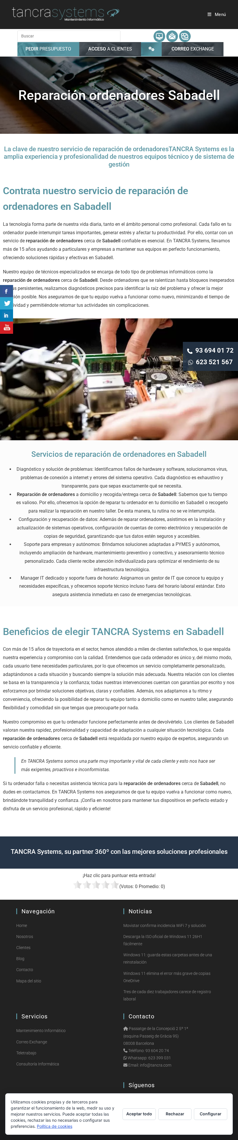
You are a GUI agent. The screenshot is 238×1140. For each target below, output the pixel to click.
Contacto (24, 969)
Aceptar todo (139, 1113)
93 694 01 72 (213, 350)
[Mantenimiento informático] (159, 36)
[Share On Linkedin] (6, 315)
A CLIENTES (110, 49)
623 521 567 (213, 362)
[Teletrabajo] (185, 36)
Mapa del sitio (28, 981)
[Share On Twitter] (6, 303)
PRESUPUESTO (48, 49)
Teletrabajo (26, 1053)
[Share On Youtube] (6, 328)
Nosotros (24, 936)
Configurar (210, 1113)
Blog (20, 958)
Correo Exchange (31, 1042)
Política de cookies (54, 1126)
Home (21, 925)
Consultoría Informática (37, 1064)
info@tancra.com (155, 1065)
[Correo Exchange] (172, 36)
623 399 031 (159, 1058)
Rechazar (175, 1113)
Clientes (23, 947)
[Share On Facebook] (6, 291)
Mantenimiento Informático (41, 1030)
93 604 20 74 (157, 1050)
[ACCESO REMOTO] (151, 49)
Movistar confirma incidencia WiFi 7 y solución (164, 925)
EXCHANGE (193, 49)
